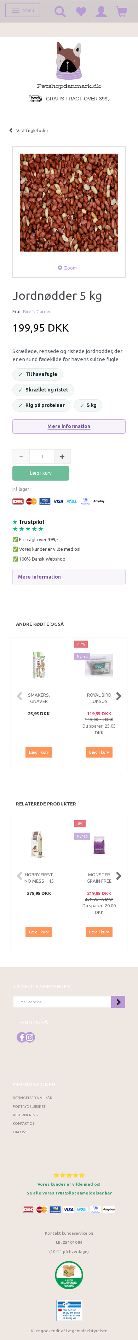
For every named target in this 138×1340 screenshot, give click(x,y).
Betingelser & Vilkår (32, 1098)
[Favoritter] (81, 11)
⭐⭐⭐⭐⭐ (69, 1175)
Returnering (25, 1115)
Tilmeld (118, 1002)
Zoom (70, 267)
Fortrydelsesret (29, 1107)
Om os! (19, 1132)
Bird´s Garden (37, 311)
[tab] (69, 577)
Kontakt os (23, 1123)
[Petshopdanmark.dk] (69, 65)
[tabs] (60, 11)
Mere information (68, 426)
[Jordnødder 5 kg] (69, 202)
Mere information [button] (39, 577)
